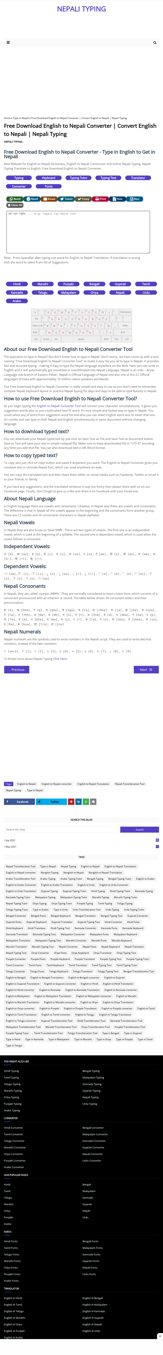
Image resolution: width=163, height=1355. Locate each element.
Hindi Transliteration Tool (91, 1020)
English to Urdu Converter (114, 885)
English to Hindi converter (20, 990)
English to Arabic (145, 878)
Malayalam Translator (18, 940)
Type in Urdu (61, 909)
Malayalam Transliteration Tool (23, 1027)
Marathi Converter (76, 940)
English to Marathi (126, 996)
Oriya (94, 292)
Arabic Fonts (11, 1280)
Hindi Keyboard (14, 928)
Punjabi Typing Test (110, 959)
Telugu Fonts (37, 971)
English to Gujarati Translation (22, 983)
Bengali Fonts (38, 915)
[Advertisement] (81, 78)
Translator (138, 178)
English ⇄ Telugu (14, 1311)
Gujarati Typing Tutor (74, 891)
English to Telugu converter (21, 1020)
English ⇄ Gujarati (93, 1318)
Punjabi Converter (16, 959)
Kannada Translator (17, 934)
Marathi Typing (100, 897)
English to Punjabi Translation (80, 1008)
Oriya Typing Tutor (61, 903)
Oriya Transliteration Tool (96, 1027)
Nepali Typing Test (16, 953)
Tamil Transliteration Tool (48, 1033)
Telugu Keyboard (58, 971)
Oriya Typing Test (126, 953)
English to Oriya (89, 1002)
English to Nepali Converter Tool (59, 406)
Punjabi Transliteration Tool (130, 1027)
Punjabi (68, 284)
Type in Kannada (34, 1039)
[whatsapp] (86, 802)
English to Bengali (16, 977)
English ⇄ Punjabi (14, 1331)
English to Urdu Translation (21, 891)
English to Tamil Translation (21, 1014)
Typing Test (108, 178)
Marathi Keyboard (122, 940)
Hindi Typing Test (60, 928)
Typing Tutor (78, 178)
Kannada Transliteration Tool (126, 1020)
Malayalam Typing (45, 897)
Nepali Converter (68, 946)
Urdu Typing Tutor (134, 909)
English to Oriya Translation (118, 1002)
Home (7, 118)
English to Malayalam (18, 996)
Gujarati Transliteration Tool (56, 1020)
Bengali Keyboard (60, 915)
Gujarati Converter (137, 915)
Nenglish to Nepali (73, 872)
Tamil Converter (15, 965)
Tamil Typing (105, 903)
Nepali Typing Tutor (17, 903)
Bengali (94, 284)
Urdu (146, 292)
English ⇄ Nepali (92, 1324)
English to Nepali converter (57, 784)
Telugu (42, 292)
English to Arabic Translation (57, 885)
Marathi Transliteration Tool (61, 1027)
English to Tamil (146, 1008)
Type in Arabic (41, 909)
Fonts (48, 186)
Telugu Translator (83, 971)
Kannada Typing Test (44, 934)
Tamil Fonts (35, 965)
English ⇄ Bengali (92, 1298)
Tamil (146, 284)
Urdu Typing (112, 909)
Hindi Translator (37, 928)
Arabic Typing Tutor (71, 878)
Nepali (120, 292)
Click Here (60, 659)
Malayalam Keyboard (125, 934)
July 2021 (82, 840)
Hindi (17, 284)
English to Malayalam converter (93, 996)
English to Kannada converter (121, 990)
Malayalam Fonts (99, 934)
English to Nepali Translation (93, 784)
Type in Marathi (83, 1039)
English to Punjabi (49, 1008)
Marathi (43, 284)
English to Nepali (26, 784)
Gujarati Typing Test (89, 922)
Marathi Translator (16, 946)
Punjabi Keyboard (60, 959)
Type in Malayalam (59, 1039)
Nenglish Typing (49, 872)
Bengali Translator (85, 915)
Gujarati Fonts (13, 922)
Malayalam (68, 292)
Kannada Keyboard (132, 928)
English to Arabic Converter (21, 885)
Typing (18, 178)
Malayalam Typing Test (48, 940)
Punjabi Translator (85, 959)
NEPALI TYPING (81, 8)
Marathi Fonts (99, 940)
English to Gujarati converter (60, 983)
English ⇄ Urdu (91, 1331)
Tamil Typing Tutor (126, 965)
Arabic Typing (47, 878)
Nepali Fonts (89, 946)
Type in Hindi (13, 1039)
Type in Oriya (104, 1039)
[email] (93, 802)
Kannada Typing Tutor (18, 897)
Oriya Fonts (60, 953)
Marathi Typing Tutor (125, 897)
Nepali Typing (13, 790)
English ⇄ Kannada (93, 1311)
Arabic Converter (14, 1167)
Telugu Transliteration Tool (82, 1033)
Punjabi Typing (85, 903)
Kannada (17, 292)
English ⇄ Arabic (13, 1337)
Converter (19, 186)
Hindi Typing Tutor (120, 891)
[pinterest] (71, 802)
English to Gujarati (114, 977)
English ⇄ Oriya (13, 1324)
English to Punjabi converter (117, 1008)
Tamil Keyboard (55, 965)
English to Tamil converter (56, 1014)
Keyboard (48, 178)
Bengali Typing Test (111, 915)
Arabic (17, 301)
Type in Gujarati (133, 1033)
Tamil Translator (78, 965)
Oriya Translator (103, 953)
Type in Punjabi (124, 1039)
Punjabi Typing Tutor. (17, 1033)
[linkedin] (78, 802)
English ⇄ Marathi (14, 1318)
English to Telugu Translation (115, 1014)
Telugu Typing (125, 903)
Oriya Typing (40, 903)
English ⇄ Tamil (13, 1304)
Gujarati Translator (62, 922)
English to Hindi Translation (118, 983)
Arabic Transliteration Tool (20, 878)
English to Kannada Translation (82, 990)
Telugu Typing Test (108, 971)
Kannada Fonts (109, 928)
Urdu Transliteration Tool (87, 909)
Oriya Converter (40, 953)
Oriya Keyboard (80, 953)
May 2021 (82, 846)
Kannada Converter (85, 928)
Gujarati (120, 284)
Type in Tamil (145, 1039)
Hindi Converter (113, 922)
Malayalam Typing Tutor (73, 897)
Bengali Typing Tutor (119, 878)
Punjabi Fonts (38, 959)
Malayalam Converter (73, 934)
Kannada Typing (144, 891)
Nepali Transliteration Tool (130, 784)
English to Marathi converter (60, 1002)
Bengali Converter (16, 915)
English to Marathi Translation (22, 1002)
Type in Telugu (14, 1045)
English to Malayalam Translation (53, 996)
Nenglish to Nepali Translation (105, 872)
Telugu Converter (15, 971)
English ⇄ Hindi (13, 1298)
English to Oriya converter (20, 1008)
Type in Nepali (21, 118)
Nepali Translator (134, 946)
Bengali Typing (95, 878)
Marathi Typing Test (43, 946)
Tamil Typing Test (102, 965)
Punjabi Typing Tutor (137, 959)
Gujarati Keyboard (36, 922)
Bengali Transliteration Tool (138, 971)
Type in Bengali (110, 1033)
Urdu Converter (91, 1160)
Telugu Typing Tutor (17, 909)
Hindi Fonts (133, 922)
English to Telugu (84, 1014)
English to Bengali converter (83, 977)
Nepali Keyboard (110, 946)
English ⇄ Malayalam (94, 1304)
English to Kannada (49, 990)
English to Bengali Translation (47, 977)
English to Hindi (89, 983)
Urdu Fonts (89, 1274)
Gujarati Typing (49, 891)
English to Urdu (86, 885)
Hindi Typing (98, 891)
